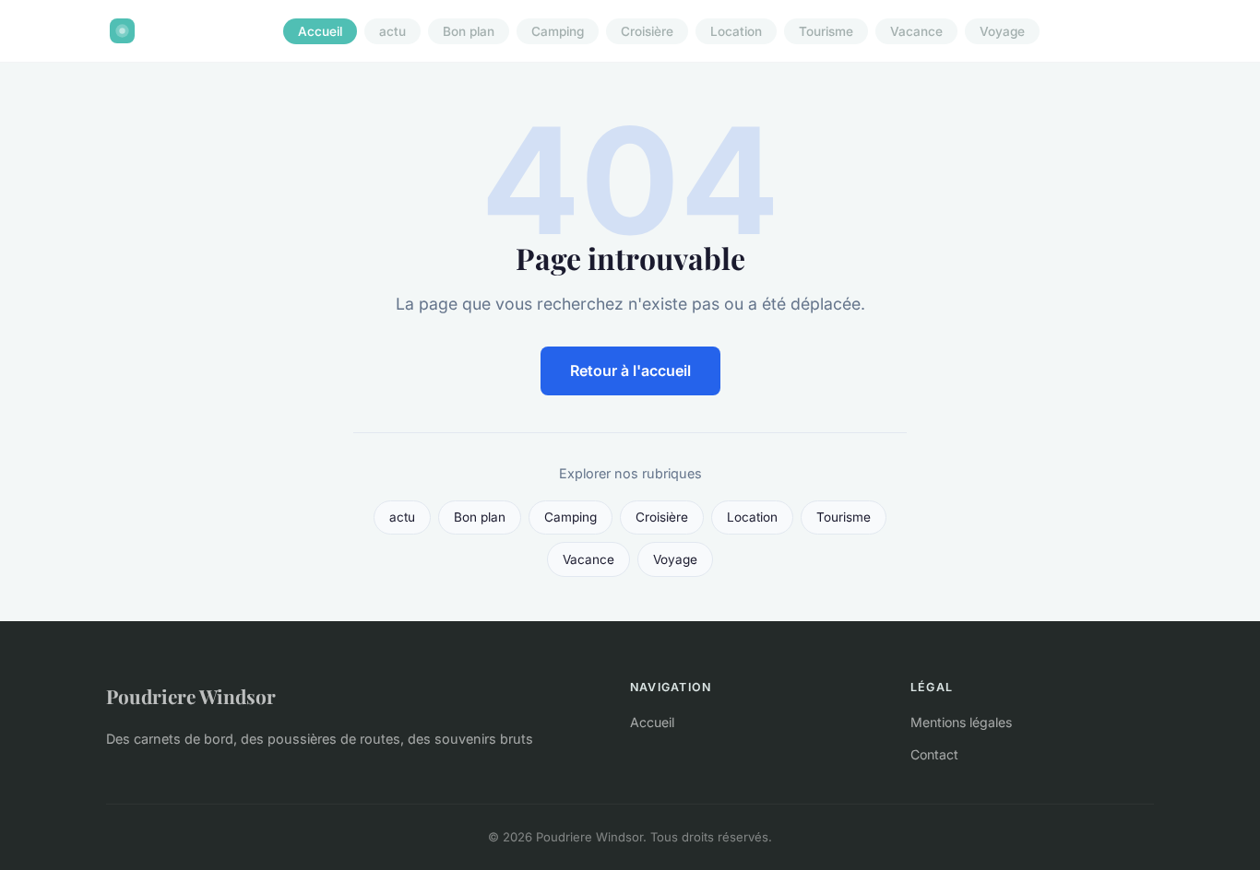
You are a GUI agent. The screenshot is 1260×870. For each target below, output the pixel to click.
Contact (934, 754)
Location (736, 31)
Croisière (647, 31)
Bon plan (468, 31)
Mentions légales (961, 722)
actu (392, 31)
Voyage (1002, 31)
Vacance (916, 31)
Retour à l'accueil (630, 370)
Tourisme (826, 31)
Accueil (320, 31)
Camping (557, 31)
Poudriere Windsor (191, 696)
